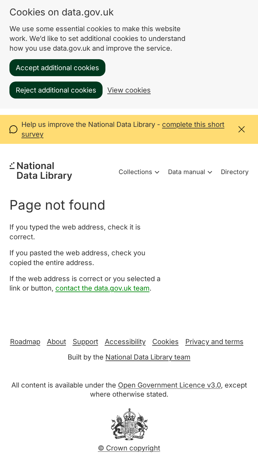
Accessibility (125, 341)
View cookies (129, 90)
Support (85, 341)
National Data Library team (147, 357)
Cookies (165, 341)
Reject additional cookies (56, 90)
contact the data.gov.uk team (102, 288)
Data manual (186, 172)
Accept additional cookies (57, 68)
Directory (235, 172)
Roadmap (25, 341)
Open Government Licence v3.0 (169, 385)
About (56, 341)
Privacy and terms (214, 341)
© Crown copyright (129, 448)
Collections (135, 172)
